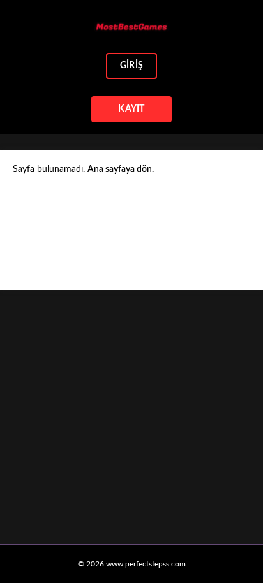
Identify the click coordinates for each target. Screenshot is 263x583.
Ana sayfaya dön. (120, 169)
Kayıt (131, 108)
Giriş (131, 65)
